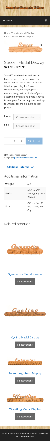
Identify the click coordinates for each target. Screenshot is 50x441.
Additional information (20, 167)
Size (6, 125)
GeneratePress (26, 436)
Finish (7, 116)
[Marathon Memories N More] (25, 7)
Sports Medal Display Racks (25, 157)
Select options (25, 281)
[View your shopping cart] (46, 20)
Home (7, 33)
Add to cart (34, 141)
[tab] (25, 167)
